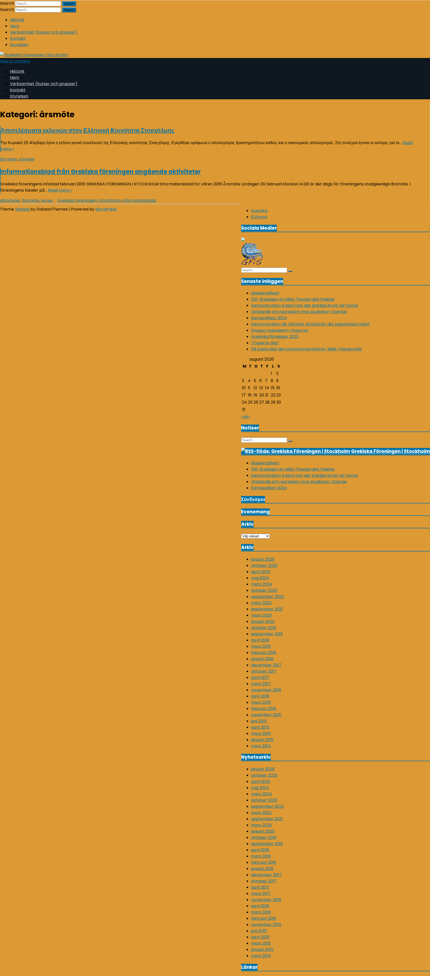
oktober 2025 (264, 565)
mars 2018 (261, 646)
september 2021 (267, 609)
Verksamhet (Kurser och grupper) (43, 32)
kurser (47, 200)
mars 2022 (261, 603)
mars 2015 (261, 733)
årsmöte (8, 159)
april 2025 (260, 572)
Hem (14, 26)
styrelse (26, 159)
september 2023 (267, 596)
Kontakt (18, 38)
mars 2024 (261, 584)
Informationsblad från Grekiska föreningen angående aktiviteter (100, 171)
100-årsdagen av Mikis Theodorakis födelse (293, 299)
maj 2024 (260, 578)
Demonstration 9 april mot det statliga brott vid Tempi (304, 305)
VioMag (22, 209)
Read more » (60, 190)
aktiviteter (10, 200)
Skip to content (15, 61)
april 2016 (260, 696)
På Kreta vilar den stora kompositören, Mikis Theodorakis (306, 349)
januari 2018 (262, 659)
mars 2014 (261, 746)
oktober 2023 (264, 590)
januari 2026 (262, 559)
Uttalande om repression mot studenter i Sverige (299, 312)
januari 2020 (262, 621)
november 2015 (266, 715)
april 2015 (260, 727)
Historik (17, 20)
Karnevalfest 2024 (269, 318)
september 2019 (267, 634)
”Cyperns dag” (265, 343)
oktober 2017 (263, 671)
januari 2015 (262, 740)
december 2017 (266, 665)
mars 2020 (261, 615)
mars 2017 (261, 684)
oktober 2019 (263, 628)
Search (7, 3)
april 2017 (260, 677)
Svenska (259, 211)
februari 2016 (263, 708)
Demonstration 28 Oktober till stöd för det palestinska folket (310, 324)
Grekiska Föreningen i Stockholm (390, 451)
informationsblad (139, 200)
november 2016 (266, 690)
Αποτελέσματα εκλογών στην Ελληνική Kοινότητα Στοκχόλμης (87, 130)
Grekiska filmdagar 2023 (274, 336)
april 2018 (260, 640)
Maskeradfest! (265, 293)
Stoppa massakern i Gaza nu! (279, 330)
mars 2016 (261, 702)
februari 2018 (263, 652)
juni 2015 (259, 721)
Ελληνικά (259, 217)
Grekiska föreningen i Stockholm (89, 200)
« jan (245, 416)
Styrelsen (19, 45)
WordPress (106, 209)
